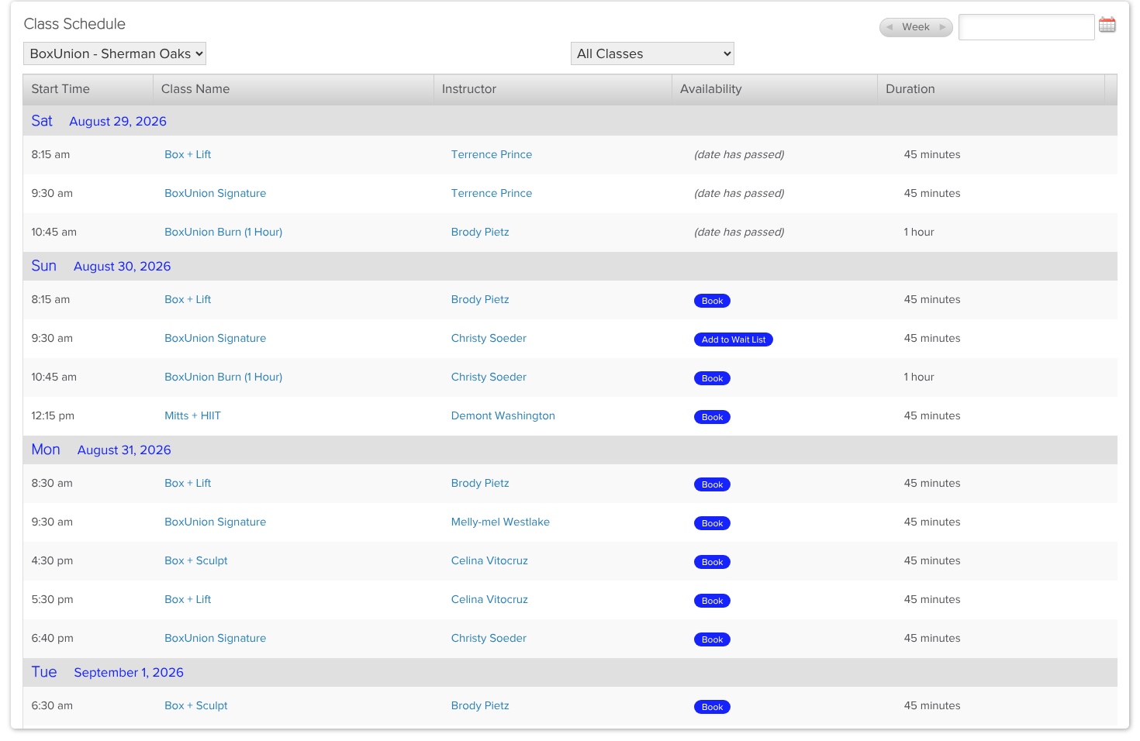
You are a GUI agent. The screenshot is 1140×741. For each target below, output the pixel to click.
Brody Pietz (480, 232)
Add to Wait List (733, 339)
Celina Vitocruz (489, 561)
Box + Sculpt (195, 561)
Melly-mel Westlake (500, 522)
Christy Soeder (489, 339)
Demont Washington (503, 416)
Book (712, 300)
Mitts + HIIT (192, 416)
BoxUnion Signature (215, 194)
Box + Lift (187, 155)
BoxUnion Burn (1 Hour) (223, 232)
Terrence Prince (492, 155)
